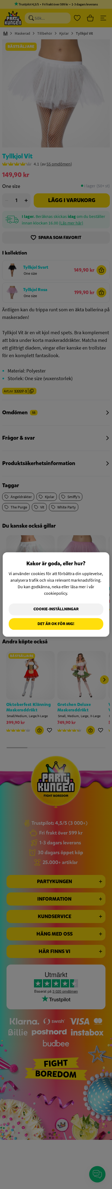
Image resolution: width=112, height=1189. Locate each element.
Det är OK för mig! (56, 623)
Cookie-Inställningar (56, 609)
